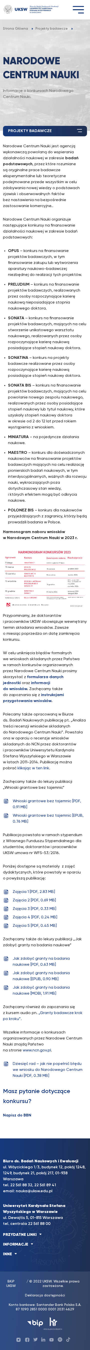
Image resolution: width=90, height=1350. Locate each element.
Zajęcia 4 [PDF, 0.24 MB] (35, 917)
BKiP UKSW (11, 1284)
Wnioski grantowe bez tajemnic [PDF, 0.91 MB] (47, 804)
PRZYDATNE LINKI (20, 1235)
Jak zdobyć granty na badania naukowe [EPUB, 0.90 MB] (41, 976)
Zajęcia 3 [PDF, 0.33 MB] (34, 909)
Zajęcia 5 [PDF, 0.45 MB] (35, 926)
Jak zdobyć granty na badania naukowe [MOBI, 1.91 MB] (41, 991)
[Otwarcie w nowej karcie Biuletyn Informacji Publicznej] (35, 1323)
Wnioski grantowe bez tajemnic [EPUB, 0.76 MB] (48, 819)
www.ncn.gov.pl (37, 1050)
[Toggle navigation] (78, 9)
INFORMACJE (15, 1245)
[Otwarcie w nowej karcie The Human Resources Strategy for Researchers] (53, 1323)
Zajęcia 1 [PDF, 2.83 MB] (34, 892)
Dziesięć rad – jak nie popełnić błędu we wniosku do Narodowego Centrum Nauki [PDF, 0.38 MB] (47, 1070)
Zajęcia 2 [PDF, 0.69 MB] (34, 900)
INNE (7, 1254)
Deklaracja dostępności (45, 1295)
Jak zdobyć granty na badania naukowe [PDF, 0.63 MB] (41, 962)
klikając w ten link (33, 768)
